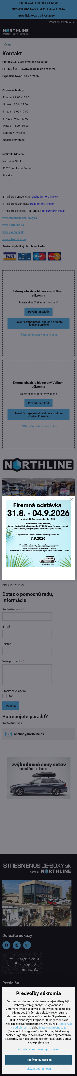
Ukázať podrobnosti (38, 1068)
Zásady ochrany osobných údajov (38, 1049)
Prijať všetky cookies (39, 1059)
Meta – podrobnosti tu (53, 1027)
